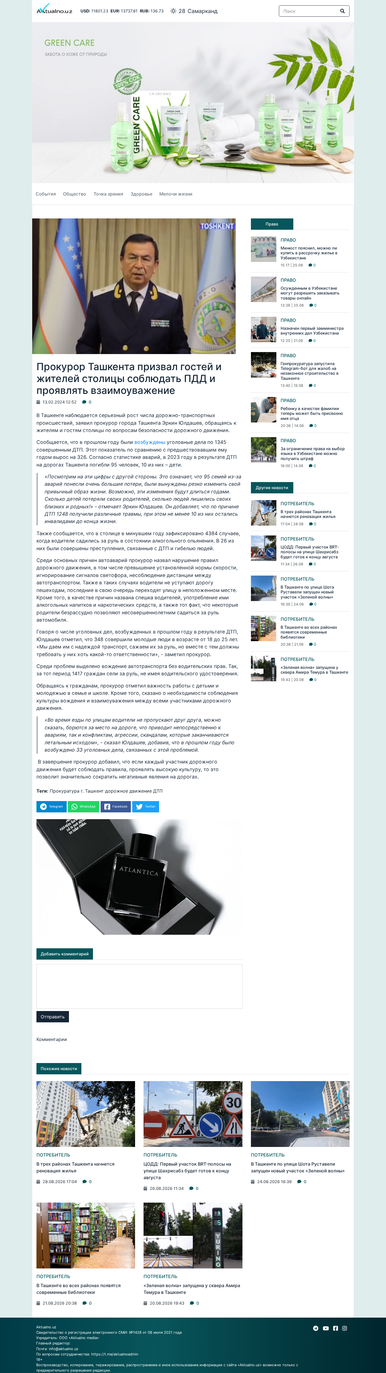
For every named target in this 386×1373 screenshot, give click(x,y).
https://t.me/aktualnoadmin (114, 1354)
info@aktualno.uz (63, 1349)
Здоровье (141, 194)
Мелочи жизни (175, 194)
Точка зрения (108, 194)
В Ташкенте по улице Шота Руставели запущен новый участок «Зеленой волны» (307, 592)
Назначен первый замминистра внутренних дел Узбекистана (312, 330)
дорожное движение (128, 791)
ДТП (158, 791)
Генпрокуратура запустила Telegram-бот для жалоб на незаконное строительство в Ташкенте (310, 371)
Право (288, 240)
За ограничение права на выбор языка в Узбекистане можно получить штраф (313, 453)
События (46, 194)
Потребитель (298, 503)
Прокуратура (64, 791)
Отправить (53, 1017)
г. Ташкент (92, 791)
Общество (74, 194)
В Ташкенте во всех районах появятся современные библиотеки (309, 632)
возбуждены (151, 442)
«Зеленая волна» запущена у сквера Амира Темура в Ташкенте (314, 669)
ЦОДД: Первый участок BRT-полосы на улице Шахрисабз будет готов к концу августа (310, 552)
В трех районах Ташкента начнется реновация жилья (308, 514)
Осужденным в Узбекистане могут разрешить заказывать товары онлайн (310, 293)
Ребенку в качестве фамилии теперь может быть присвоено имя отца (312, 413)
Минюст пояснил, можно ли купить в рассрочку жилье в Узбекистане (309, 253)
